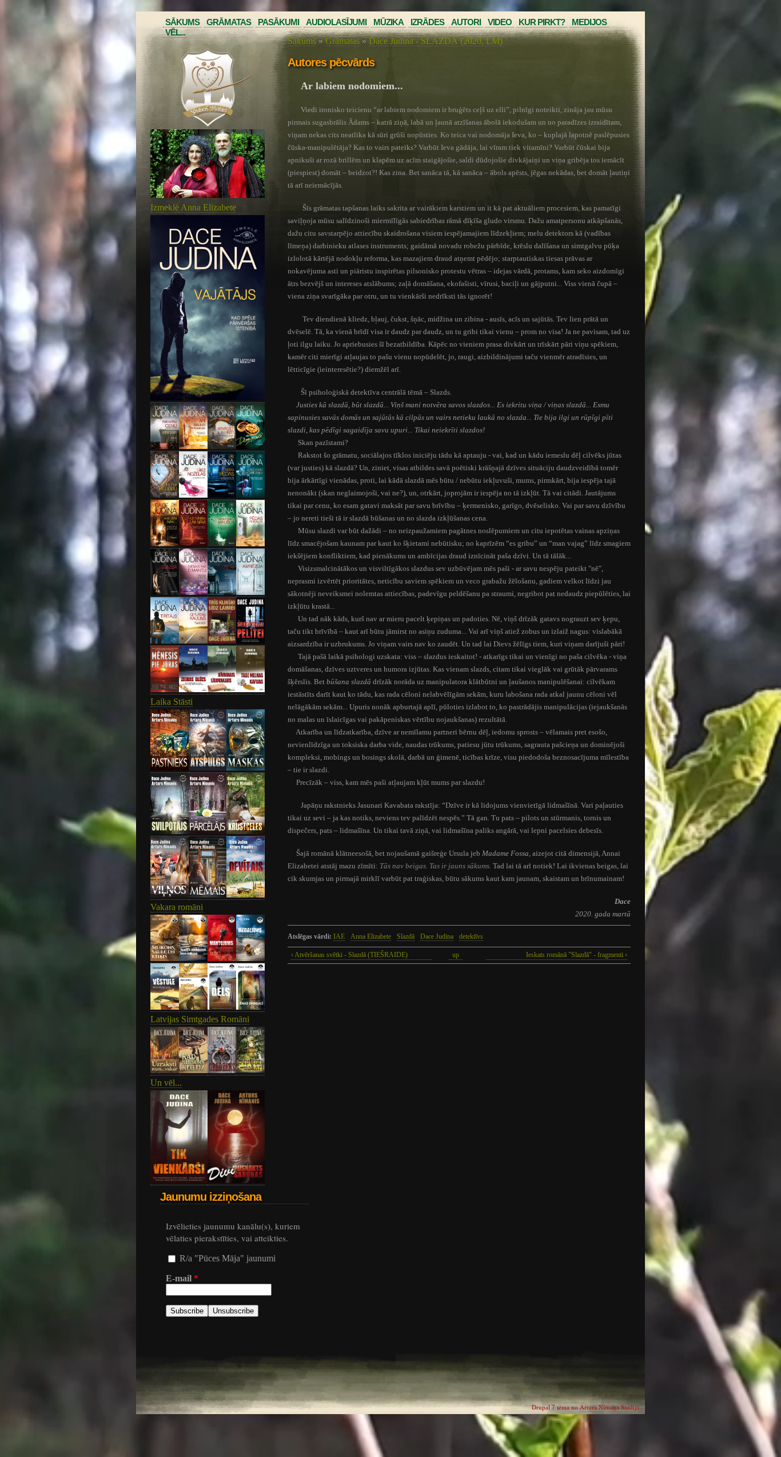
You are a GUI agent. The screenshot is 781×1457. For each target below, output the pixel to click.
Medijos (589, 22)
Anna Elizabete (370, 936)
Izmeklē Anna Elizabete (193, 207)
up (455, 955)
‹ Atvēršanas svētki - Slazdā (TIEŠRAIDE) (349, 955)
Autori (466, 22)
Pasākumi (278, 22)
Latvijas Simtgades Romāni (199, 1019)
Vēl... (175, 32)
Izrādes (427, 22)
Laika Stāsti (171, 701)
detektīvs (471, 936)
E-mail (182, 1278)
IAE (339, 936)
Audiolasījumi (336, 22)
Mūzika (388, 22)
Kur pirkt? (542, 22)
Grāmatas (228, 22)
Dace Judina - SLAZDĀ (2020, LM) (436, 41)
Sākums (182, 22)
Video (500, 22)
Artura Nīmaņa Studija (609, 1407)
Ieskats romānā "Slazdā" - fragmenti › (576, 955)
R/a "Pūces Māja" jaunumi (228, 1258)
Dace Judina (436, 936)
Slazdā (406, 936)
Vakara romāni (176, 907)
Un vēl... (166, 1082)
